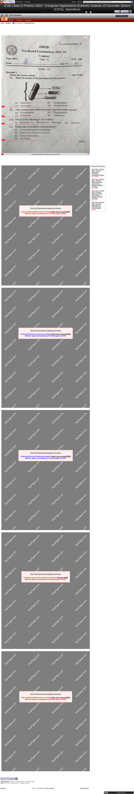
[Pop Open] (107, 792)
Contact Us (3, 788)
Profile (11, 20)
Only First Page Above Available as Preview (45, 208)
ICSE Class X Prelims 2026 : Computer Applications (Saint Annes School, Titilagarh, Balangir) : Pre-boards (98, 183)
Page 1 (85, 37)
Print (118, 11)
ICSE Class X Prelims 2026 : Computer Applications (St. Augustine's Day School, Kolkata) (98, 205)
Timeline (19, 20)
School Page (27, 23)
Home (2, 23)
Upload (79, 2)
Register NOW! (62, 577)
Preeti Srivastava (15, 15)
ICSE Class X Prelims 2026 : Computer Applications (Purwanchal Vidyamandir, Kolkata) (98, 172)
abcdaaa (8, 23)
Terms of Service (49, 788)
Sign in (74, 2)
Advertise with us (84, 788)
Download (126, 11)
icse (33, 23)
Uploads (28, 20)
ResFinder (28, 2)
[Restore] (105, 792)
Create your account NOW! (60, 212)
